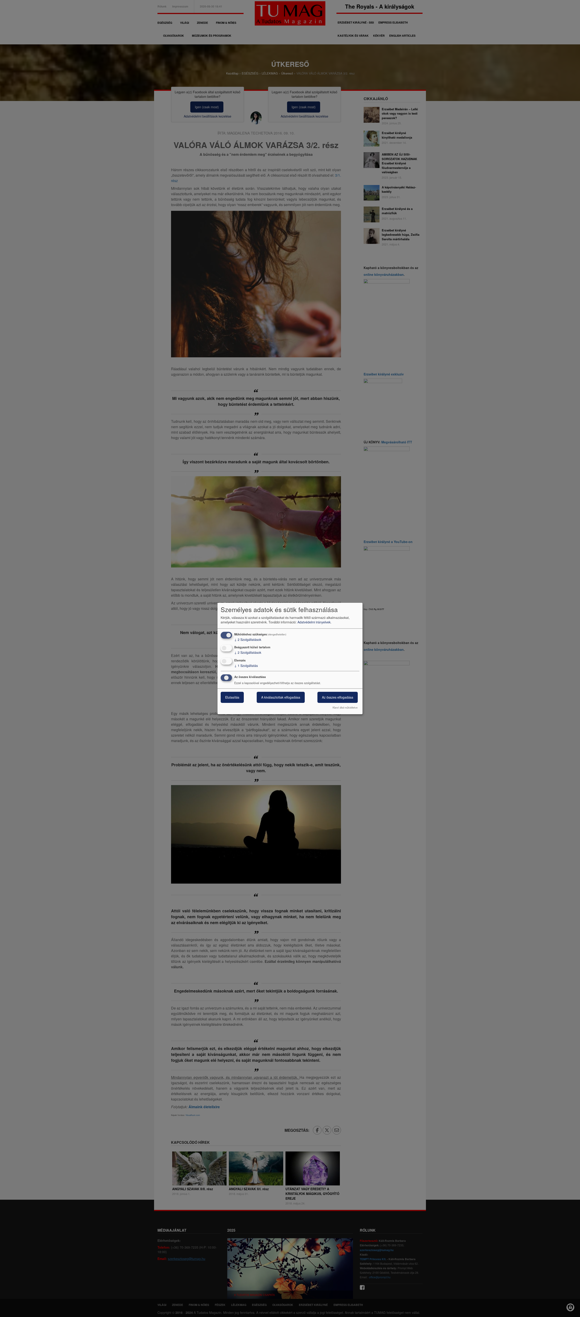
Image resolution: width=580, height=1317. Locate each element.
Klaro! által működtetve (345, 707)
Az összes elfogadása (337, 697)
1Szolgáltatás (246, 665)
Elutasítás (232, 697)
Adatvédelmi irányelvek (314, 622)
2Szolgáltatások (247, 639)
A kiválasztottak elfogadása (280, 697)
